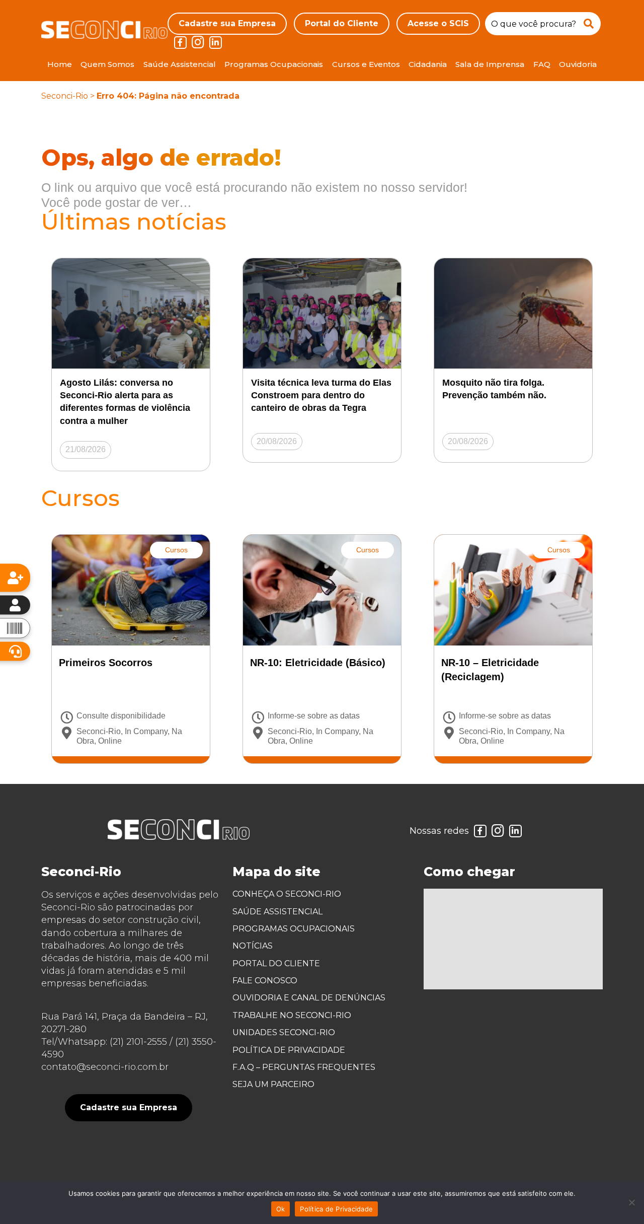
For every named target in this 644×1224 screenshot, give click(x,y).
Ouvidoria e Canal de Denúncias (308, 997)
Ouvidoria (578, 64)
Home (59, 64)
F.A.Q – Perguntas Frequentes (303, 1067)
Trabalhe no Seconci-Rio (291, 1015)
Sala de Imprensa (489, 64)
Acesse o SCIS (438, 23)
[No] (631, 1202)
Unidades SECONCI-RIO (283, 1032)
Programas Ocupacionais (273, 64)
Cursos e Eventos (366, 64)
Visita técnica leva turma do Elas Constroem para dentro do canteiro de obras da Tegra (321, 395)
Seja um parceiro (273, 1084)
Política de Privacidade (288, 1050)
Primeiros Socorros (105, 662)
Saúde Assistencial (179, 64)
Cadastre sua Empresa (227, 23)
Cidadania (428, 64)
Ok (280, 1209)
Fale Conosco (264, 980)
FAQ (541, 64)
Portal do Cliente (341, 23)
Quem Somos (107, 64)
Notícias (252, 946)
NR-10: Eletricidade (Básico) (317, 662)
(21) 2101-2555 (138, 1041)
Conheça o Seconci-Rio (286, 894)
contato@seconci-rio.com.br (105, 1066)
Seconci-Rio (64, 96)
